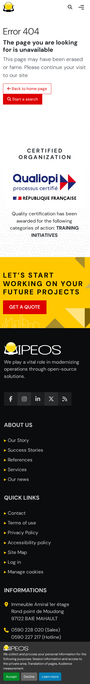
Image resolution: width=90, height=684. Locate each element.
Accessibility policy (29, 542)
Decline (29, 676)
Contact (17, 513)
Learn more (50, 676)
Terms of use (22, 523)
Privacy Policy (23, 532)
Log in (14, 562)
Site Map (17, 552)
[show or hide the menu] (81, 7)
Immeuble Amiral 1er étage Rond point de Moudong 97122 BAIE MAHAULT (40, 611)
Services (17, 469)
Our (18, 440)
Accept (11, 676)
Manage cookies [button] (26, 572)
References (20, 460)
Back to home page (29, 88)
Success (25, 450)
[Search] (70, 7)
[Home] (8, 7)
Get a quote (24, 307)
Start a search (24, 99)
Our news (18, 479)
